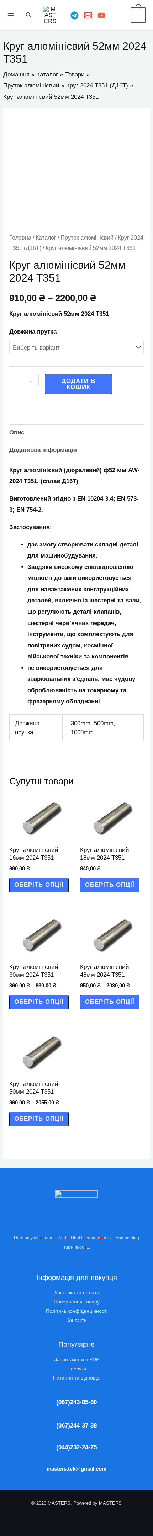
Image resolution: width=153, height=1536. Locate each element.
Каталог (46, 238)
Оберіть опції (39, 884)
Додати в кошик (78, 384)
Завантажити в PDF (76, 1359)
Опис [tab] (16, 432)
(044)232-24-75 (76, 1447)
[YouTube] (101, 15)
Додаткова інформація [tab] (43, 450)
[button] (29, 15)
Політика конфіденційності (76, 1311)
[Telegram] (74, 15)
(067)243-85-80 (76, 1402)
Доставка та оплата (76, 1292)
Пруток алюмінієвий (87, 238)
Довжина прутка (33, 331)
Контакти (76, 1320)
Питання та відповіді (76, 1378)
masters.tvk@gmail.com (76, 1469)
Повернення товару (77, 1302)
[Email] (88, 15)
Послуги (76, 1368)
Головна (20, 238)
